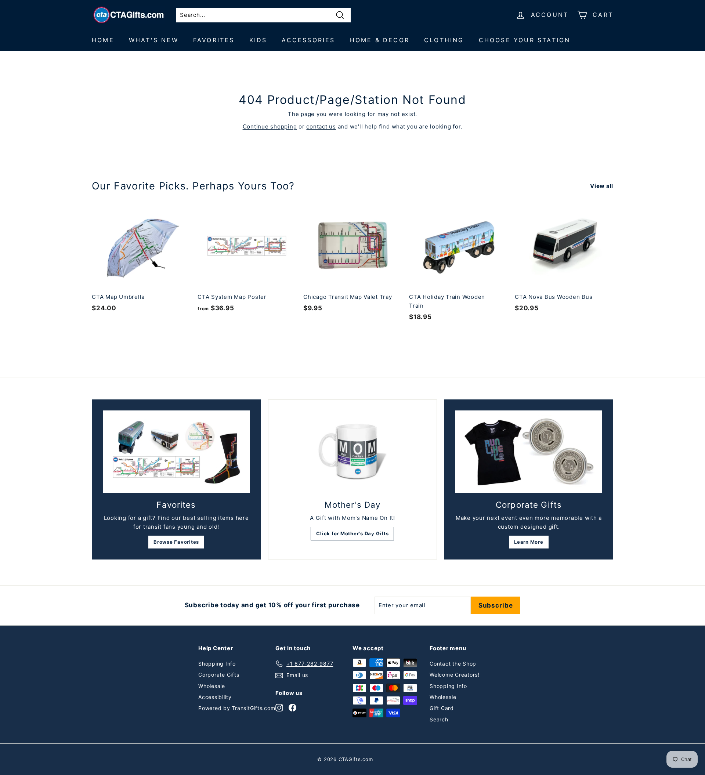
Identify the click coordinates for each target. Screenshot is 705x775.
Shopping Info (217, 663)
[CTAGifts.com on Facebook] (292, 707)
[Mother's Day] (352, 452)
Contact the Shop (453, 663)
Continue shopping (270, 126)
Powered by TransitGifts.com (236, 708)
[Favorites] (176, 451)
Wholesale (211, 686)
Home (103, 40)
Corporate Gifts (218, 674)
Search (439, 719)
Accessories (308, 40)
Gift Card (442, 708)
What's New (153, 40)
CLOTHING (444, 40)
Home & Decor (379, 40)
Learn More (528, 542)
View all (601, 185)
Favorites (214, 40)
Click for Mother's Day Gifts (352, 533)
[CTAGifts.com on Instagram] (279, 707)
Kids (258, 40)
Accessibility (215, 697)
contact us (321, 126)
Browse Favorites (176, 542)
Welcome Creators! (455, 674)
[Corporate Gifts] (528, 451)
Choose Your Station (525, 40)
